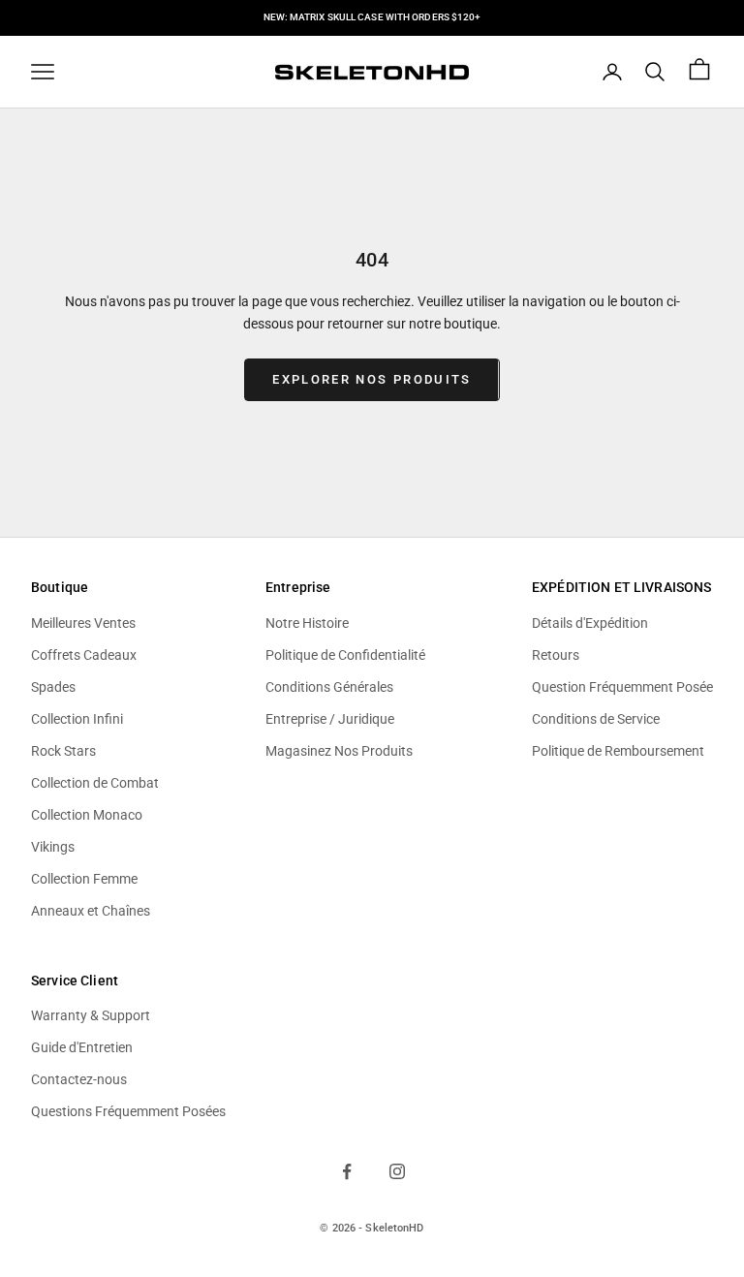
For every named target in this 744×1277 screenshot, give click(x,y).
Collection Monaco (86, 815)
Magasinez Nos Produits (339, 751)
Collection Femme (84, 879)
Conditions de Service (596, 719)
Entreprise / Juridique (329, 719)
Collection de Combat (95, 783)
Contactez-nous (79, 1079)
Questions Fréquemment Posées (128, 1111)
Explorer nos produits (371, 379)
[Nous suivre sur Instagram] (397, 1171)
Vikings (53, 847)
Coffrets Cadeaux (84, 655)
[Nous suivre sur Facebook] (346, 1171)
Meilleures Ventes (83, 623)
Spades (53, 687)
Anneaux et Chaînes (90, 911)
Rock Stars (63, 751)
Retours (555, 655)
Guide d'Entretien (82, 1047)
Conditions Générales (329, 687)
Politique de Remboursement (618, 751)
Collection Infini (77, 719)
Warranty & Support (90, 1015)
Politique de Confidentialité (345, 655)
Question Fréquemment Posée (622, 687)
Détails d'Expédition (590, 623)
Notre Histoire (307, 623)
